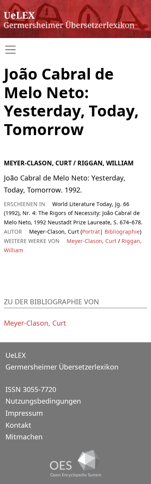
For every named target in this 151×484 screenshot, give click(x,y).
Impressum (24, 413)
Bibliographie (121, 231)
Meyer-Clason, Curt (92, 241)
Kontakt (18, 425)
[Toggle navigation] (75, 50)
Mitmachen (24, 436)
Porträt (91, 231)
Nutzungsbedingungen (43, 401)
